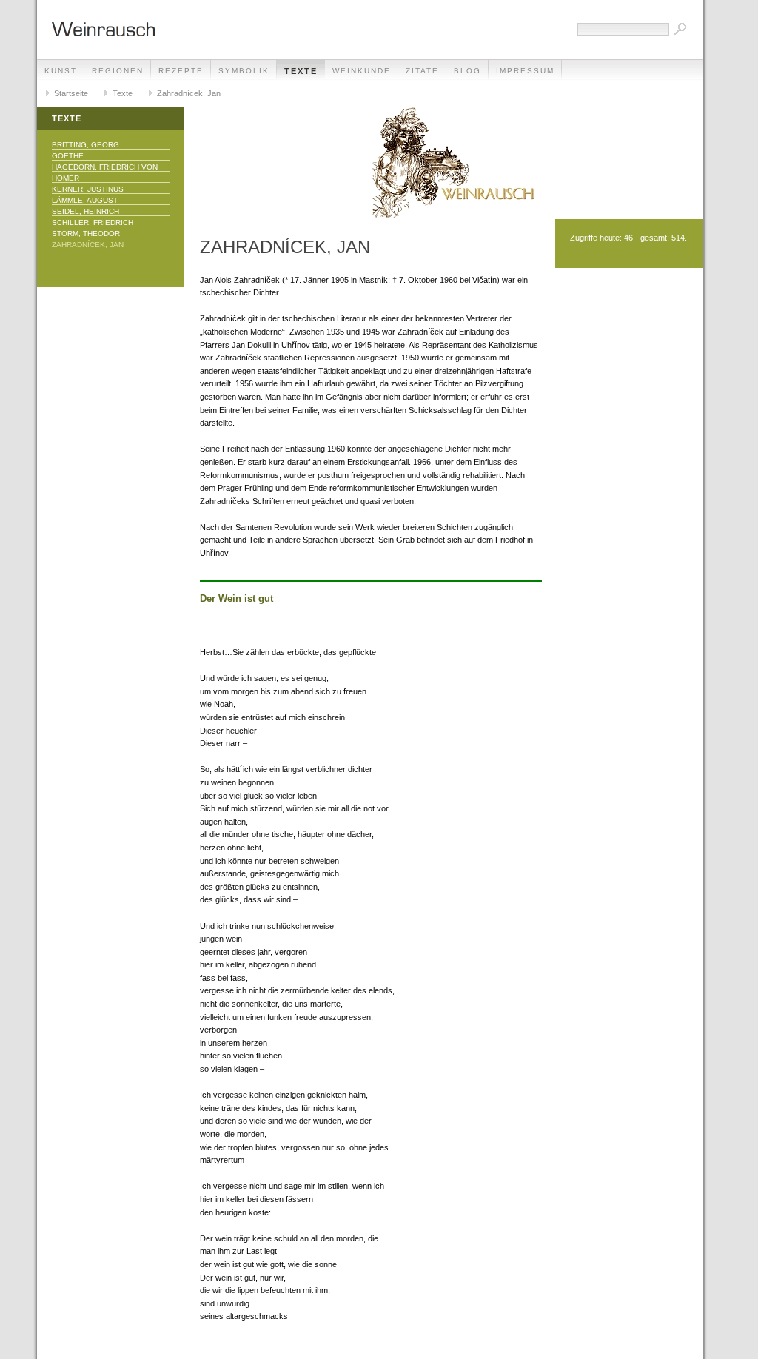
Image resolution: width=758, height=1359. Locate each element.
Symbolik (243, 71)
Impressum (525, 71)
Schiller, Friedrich (92, 222)
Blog (467, 71)
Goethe (68, 156)
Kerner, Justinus (88, 189)
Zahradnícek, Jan (189, 93)
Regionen (118, 71)
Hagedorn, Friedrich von (105, 167)
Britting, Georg (85, 145)
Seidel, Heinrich (85, 211)
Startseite (71, 93)
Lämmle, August (85, 200)
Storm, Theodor (86, 233)
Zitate (422, 71)
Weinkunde (361, 71)
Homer (65, 178)
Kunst (60, 71)
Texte (301, 71)
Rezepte (181, 71)
